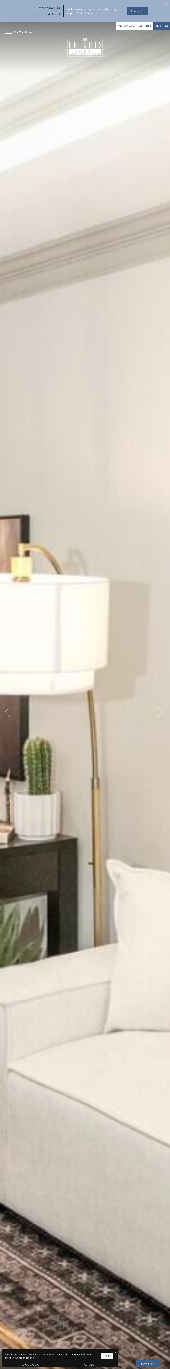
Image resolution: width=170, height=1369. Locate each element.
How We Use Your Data (30, 1365)
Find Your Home (23, 32)
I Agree (107, 1356)
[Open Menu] (8, 32)
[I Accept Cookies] (116, 1352)
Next (160, 712)
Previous (8, 712)
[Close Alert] (166, 4)
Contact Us (89, 1365)
